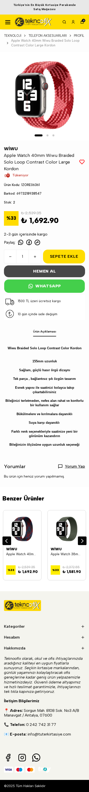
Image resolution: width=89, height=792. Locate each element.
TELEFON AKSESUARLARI (47, 35)
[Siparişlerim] (73, 22)
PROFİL (79, 35)
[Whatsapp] (36, 758)
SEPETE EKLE (64, 256)
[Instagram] (22, 758)
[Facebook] (8, 758)
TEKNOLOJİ (12, 35)
